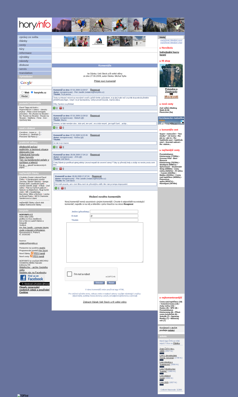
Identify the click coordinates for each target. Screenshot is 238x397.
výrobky (24, 57)
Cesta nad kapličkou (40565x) (170, 176)
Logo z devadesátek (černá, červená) (168, 356)
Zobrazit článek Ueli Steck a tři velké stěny (105, 302)
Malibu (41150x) (167, 175)
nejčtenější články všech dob (31, 203)
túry (21, 49)
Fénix (39, 118)
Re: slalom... (165, 144)
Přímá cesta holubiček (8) (170, 313)
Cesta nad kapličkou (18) (171, 302)
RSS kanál (39, 253)
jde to (169, 138)
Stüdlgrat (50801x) (168, 165)
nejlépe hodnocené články (30, 205)
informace (25, 53)
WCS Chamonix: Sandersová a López (34, 197)
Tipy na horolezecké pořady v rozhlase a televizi (34, 161)
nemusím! (171, 134)
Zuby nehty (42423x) (169, 170)
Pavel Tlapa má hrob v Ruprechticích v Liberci (29, 108)
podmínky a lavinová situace (33, 149)
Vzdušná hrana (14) (170, 304)
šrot (45, 118)
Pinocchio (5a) (166, 112)
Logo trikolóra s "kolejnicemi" (166, 363)
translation (25, 73)
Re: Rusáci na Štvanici (38, 114)
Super (162, 134)
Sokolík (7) (164, 316)
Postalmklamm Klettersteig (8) (166, 311)
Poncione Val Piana (27, 137)
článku (176, 343)
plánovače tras (26, 152)
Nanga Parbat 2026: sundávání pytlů (33, 182)
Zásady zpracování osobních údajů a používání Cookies (34, 290)
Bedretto (35, 134)
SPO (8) (173, 308)
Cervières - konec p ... (28, 132)
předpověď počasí (28, 146)
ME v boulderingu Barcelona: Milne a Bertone (30, 193)
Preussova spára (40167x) (166, 180)
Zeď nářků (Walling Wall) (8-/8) (168, 109)
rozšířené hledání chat (171, 42)
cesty (22, 45)
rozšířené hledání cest (171, 40)
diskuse (24, 65)
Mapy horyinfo (26, 157)
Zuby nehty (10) (167, 306)
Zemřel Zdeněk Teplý (28, 186)
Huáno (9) (164, 308)
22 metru (172, 136)
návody (23, 61)
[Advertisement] (101, 8)
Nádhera (31, 118)
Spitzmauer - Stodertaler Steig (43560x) (171, 168)
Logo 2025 (164, 382)
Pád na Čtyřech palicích (36, 188)
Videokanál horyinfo (29, 154)
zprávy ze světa (28, 37)
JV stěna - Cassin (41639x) (171, 172)
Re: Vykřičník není (168, 139)
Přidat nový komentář (105, 81)
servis (23, 69)
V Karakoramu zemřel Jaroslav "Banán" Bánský (31, 180)
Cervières (23, 134)
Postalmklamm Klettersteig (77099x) (169, 155)
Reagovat (95, 89)
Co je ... (23, 165)
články (23, 41)
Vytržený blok (25, 120)
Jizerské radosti (172, 142)
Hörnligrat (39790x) (168, 183)
